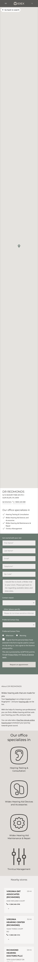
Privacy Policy (13, 655)
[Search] (32, 3)
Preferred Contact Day (10, 620)
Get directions (7, 502)
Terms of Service (28, 655)
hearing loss (10, 699)
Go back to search (11, 10)
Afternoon (9, 635)
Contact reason (8, 598)
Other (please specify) (12, 609)
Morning (22, 635)
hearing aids (24, 701)
